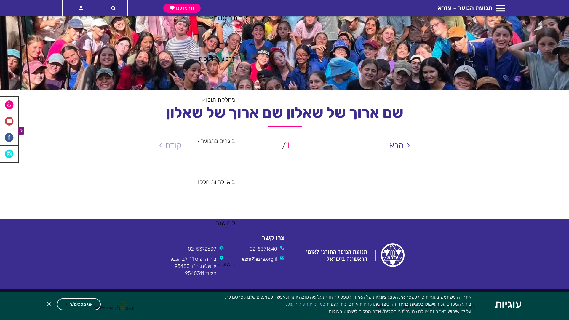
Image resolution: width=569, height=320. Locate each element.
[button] (79, 304)
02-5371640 (263, 249)
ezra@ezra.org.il (259, 259)
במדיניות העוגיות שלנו (304, 304)
